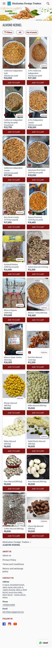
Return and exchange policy (13, 570)
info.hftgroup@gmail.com (13, 612)
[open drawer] (4, 3)
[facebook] (4, 624)
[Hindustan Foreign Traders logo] (9, 3)
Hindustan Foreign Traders (26, 3)
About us (7, 555)
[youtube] (15, 624)
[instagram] (10, 624)
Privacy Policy (9, 559)
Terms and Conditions (13, 564)
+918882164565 (9, 605)
